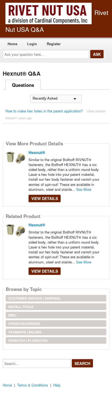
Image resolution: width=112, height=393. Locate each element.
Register (54, 43)
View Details (44, 198)
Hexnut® (37, 152)
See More (83, 189)
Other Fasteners (24, 323)
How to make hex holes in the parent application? (44, 110)
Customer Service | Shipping (34, 298)
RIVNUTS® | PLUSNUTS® (28, 340)
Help (56, 385)
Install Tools (20, 306)
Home (12, 43)
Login (32, 43)
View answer (96, 111)
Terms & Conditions (32, 385)
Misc (12, 315)
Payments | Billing (24, 332)
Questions (23, 85)
